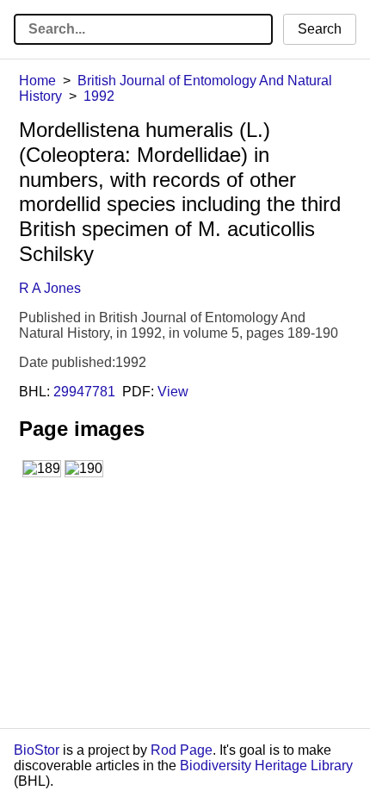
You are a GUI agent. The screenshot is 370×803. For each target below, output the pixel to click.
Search (320, 29)
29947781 (84, 391)
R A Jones (50, 288)
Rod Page (182, 750)
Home (37, 80)
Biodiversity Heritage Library (266, 765)
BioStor (36, 750)
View (172, 391)
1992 (98, 96)
